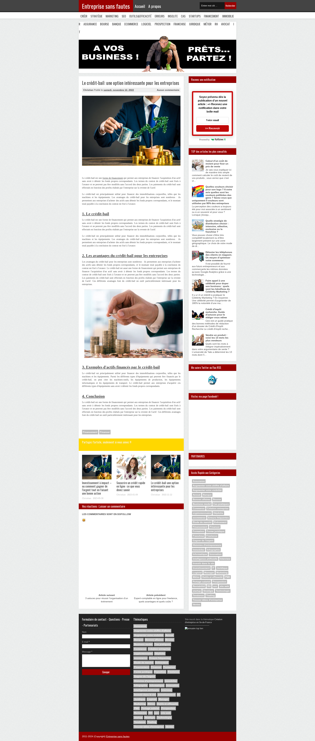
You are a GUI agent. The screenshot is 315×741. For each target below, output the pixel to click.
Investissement (201, 568)
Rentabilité (199, 586)
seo (215, 586)
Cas (183, 16)
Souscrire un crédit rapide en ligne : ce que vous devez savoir (130, 486)
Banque (116, 24)
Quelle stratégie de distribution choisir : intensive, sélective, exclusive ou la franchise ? (217, 226)
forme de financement (113, 178)
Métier (207, 24)
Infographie (213, 549)
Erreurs (160, 16)
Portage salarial (201, 581)
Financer (105, 432)
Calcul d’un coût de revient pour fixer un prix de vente (217, 164)
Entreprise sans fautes (106, 6)
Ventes (196, 604)
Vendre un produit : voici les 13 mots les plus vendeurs (217, 338)
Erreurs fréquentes (218, 517)
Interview (225, 558)
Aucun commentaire (168, 90)
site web (224, 586)
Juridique (194, 24)
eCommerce (131, 24)
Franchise (180, 24)
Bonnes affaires (201, 499)
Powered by (204, 139)
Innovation (216, 554)
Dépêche (218, 513)
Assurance (90, 24)
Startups (195, 16)
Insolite (173, 16)
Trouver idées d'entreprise (207, 600)
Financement (211, 16)
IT (213, 568)
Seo (124, 16)
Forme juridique (215, 531)
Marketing (112, 16)
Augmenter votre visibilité (207, 490)
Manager (209, 572)
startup (197, 591)
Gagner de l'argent (203, 540)
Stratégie (96, 16)
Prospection (162, 24)
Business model (202, 504)
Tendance (198, 595)
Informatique (200, 554)
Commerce (199, 508)
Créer (83, 16)
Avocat (225, 24)
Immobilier (198, 549)
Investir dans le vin (203, 563)
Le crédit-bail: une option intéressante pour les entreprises (165, 486)
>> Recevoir (212, 128)
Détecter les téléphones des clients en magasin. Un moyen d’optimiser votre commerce (219, 256)
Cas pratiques (221, 504)
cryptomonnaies (202, 513)
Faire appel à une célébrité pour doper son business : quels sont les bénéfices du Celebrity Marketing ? (218, 286)
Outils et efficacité (212, 577)
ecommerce (199, 517)
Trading (210, 595)
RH (216, 24)
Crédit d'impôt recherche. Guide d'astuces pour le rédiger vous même (216, 313)
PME (227, 577)
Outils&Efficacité (140, 16)
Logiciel (146, 24)
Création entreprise (218, 508)
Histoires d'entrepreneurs (207, 545)
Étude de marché (202, 522)
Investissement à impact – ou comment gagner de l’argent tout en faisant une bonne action (97, 488)
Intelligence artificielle (205, 558)
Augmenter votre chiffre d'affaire (211, 485)
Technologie (223, 591)
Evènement (220, 522)
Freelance (211, 536)
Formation (198, 531)
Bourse (104, 24)
